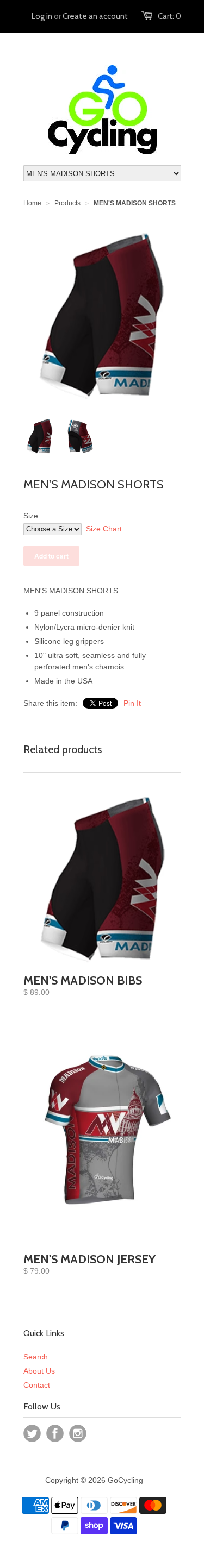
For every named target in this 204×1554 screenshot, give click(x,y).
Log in (42, 16)
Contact (36, 1385)
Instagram (77, 1433)
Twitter (32, 1433)
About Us (39, 1371)
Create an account (95, 16)
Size (30, 515)
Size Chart (104, 528)
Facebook (55, 1433)
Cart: (169, 16)
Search (35, 1356)
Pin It (132, 703)
